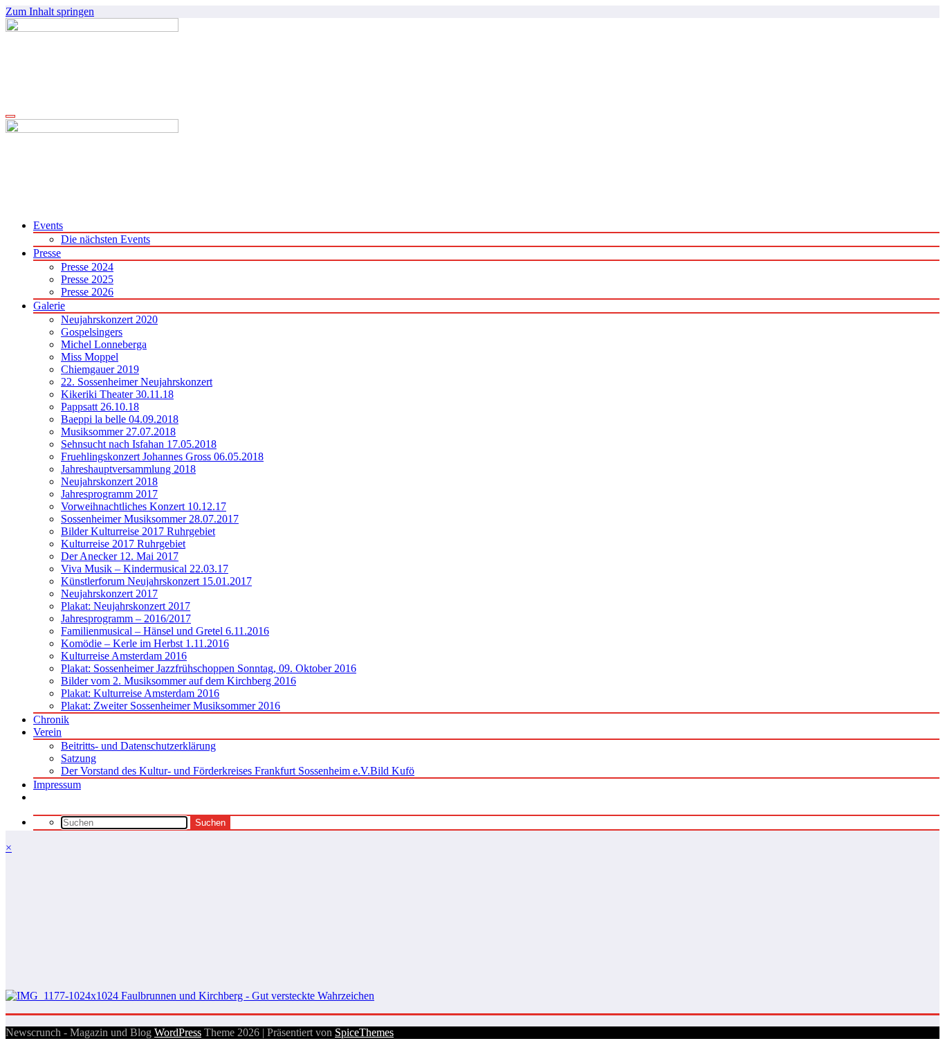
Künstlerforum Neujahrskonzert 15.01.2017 (156, 581)
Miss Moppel (89, 357)
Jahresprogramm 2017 (109, 494)
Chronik (51, 719)
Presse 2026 (87, 292)
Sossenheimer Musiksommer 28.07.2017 (150, 519)
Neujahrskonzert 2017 (109, 593)
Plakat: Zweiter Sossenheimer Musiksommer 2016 (170, 706)
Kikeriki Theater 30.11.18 (117, 394)
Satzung (78, 758)
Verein (47, 732)
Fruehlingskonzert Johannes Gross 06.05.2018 (162, 456)
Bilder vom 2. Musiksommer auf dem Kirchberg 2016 (178, 681)
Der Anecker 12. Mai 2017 (119, 556)
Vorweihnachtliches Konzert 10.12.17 (143, 506)
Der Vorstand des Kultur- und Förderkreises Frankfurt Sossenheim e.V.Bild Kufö (237, 771)
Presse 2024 (87, 267)
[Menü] (10, 116)
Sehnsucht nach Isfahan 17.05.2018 (139, 444)
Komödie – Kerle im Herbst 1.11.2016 (145, 643)
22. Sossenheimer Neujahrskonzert (136, 382)
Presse (47, 253)
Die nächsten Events (105, 239)
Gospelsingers (91, 332)
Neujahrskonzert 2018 (109, 481)
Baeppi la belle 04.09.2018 (119, 419)
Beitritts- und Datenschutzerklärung (138, 746)
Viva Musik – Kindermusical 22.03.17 (144, 568)
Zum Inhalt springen (50, 11)
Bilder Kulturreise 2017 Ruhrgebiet (138, 531)
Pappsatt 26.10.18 (100, 407)
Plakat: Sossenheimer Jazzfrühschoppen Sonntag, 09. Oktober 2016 (208, 668)
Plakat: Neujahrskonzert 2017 (125, 606)
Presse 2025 (87, 279)
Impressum (57, 784)
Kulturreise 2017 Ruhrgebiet (123, 544)
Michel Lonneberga (104, 344)
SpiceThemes (364, 1032)
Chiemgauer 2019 (100, 369)
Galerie (49, 305)
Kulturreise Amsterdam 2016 (124, 656)
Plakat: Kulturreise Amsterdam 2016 (140, 693)
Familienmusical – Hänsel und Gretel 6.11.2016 (165, 631)
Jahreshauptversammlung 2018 (128, 469)
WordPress (177, 1032)
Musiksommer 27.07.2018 (118, 431)
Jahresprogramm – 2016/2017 (126, 618)
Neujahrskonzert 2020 (109, 319)
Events (48, 225)
